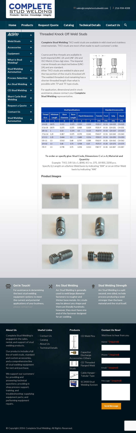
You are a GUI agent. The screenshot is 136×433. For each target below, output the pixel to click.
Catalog (69, 25)
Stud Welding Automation (15, 70)
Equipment (14, 53)
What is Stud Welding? (15, 61)
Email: (110, 367)
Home (12, 25)
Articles (13, 33)
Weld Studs (14, 41)
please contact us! (23, 306)
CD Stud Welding (17, 90)
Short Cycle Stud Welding (17, 98)
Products (27, 25)
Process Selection (17, 78)
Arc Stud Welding (17, 84)
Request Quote (48, 25)
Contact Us (113, 25)
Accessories (14, 47)
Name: (110, 341)
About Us (45, 343)
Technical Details (90, 25)
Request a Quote (17, 105)
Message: (111, 380)
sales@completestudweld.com (92, 8)
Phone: (110, 354)
